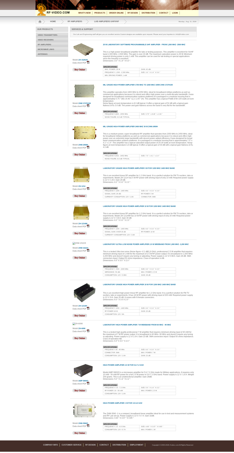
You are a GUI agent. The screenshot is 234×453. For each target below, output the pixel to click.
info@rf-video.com (182, 34)
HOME (53, 21)
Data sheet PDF (79, 63)
